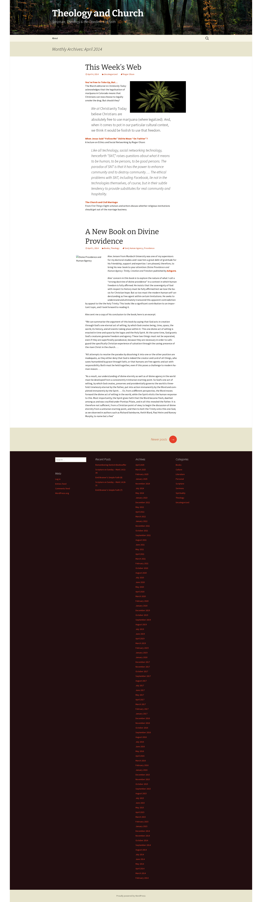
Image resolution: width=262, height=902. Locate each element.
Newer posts (163, 439)
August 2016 (141, 737)
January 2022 (141, 521)
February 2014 (142, 878)
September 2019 (143, 619)
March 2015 (141, 817)
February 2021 (142, 563)
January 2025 (141, 479)
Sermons (180, 488)
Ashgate (171, 270)
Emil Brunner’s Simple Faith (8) (108, 477)
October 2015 (142, 784)
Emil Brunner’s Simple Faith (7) (108, 490)
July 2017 (140, 685)
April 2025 (140, 464)
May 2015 (140, 807)
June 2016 (140, 746)
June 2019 (140, 633)
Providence (149, 248)
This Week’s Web (113, 67)
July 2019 (140, 629)
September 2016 (143, 732)
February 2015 (142, 821)
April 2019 (140, 638)
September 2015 (143, 788)
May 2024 (140, 493)
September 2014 (143, 845)
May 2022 (140, 507)
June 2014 (140, 859)
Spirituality (180, 493)
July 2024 (140, 488)
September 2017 (143, 676)
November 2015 (143, 779)
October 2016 (142, 727)
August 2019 (141, 624)
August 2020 (141, 572)
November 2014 (143, 835)
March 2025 (141, 469)
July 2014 (140, 854)
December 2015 (143, 774)
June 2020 (140, 582)
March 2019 (141, 643)
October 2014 (142, 840)
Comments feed (62, 488)
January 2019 (141, 652)
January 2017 (141, 713)
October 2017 (142, 671)
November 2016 (143, 723)
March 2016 (141, 760)
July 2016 (140, 741)
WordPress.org (62, 493)
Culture (179, 469)
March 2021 (141, 558)
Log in (57, 479)
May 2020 (140, 587)
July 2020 (140, 577)
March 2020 (141, 596)
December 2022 (143, 502)
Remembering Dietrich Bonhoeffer (110, 464)
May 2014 (140, 863)
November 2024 (143, 483)
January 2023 (141, 497)
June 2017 (140, 690)
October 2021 (142, 530)
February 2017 (142, 709)
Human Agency (136, 248)
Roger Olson (128, 74)
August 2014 (141, 849)
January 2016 (141, 770)
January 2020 (141, 605)
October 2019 (142, 615)
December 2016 (143, 718)
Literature (180, 474)
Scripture (180, 483)
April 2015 (140, 812)
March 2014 (141, 873)
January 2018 (141, 657)
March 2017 (141, 704)
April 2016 (140, 756)
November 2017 (143, 666)
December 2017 (143, 662)
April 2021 (140, 554)
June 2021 (140, 544)
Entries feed (60, 483)
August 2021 (141, 540)
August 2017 (141, 680)
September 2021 (143, 535)
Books (107, 248)
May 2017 (140, 694)
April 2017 (140, 699)
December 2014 (143, 831)
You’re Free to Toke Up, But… (101, 82)
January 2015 (141, 826)
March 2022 (141, 516)
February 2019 (142, 648)
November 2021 (143, 526)
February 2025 (142, 474)
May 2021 (140, 549)
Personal (180, 479)
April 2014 (140, 868)
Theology (115, 248)
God (127, 248)
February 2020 (142, 601)
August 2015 (141, 793)
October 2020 (142, 568)
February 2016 (142, 765)
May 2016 (140, 751)
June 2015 (140, 802)
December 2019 (143, 610)
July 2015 (140, 798)
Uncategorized (111, 74)
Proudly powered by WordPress (131, 895)
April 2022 (140, 511)
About (55, 38)
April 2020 (140, 591)
